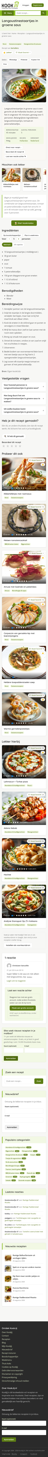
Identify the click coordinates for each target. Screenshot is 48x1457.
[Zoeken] (43, 13)
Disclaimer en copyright (12, 1374)
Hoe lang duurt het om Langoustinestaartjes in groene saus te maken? (22, 398)
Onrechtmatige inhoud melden (15, 1381)
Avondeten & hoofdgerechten (15, 785)
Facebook (33, 1454)
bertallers (15, 48)
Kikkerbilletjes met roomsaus (17, 494)
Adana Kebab (10, 828)
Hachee (7, 874)
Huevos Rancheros (20, 1288)
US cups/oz (18, 244)
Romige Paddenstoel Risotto (24, 1297)
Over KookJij (7, 1332)
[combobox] (28, 13)
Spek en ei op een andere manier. (27, 1267)
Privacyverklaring (9, 1377)
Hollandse (24, 141)
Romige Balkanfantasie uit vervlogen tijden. (24, 1256)
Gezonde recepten (27, 1180)
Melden (29, 977)
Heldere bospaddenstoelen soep (19, 682)
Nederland (35, 141)
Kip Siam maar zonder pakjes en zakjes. (26, 1277)
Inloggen (25, 5)
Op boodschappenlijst (12, 235)
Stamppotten (31, 925)
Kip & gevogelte (27, 1177)
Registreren (37, 5)
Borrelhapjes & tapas (19, 591)
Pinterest (24, 60)
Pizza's (29, 785)
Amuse (7, 591)
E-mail (26, 1046)
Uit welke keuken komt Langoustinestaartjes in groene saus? (21, 410)
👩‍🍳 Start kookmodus (24, 223)
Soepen (35, 1155)
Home (14, 33)
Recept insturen (9, 1353)
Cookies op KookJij (10, 1367)
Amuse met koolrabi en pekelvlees (20, 587)
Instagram (23, 1454)
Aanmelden (11, 1058)
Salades (10, 1180)
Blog (4, 1342)
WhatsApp (13, 60)
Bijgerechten (25, 544)
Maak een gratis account (23, 1008)
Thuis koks (6, 1363)
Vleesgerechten (32, 832)
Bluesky (14, 1454)
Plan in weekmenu (32, 235)
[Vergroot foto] (5, 99)
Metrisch (7, 244)
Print (5, 64)
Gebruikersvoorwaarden (12, 1370)
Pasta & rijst (33, 1173)
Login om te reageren (16, 981)
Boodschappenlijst (10, 1356)
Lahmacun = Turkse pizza (16, 781)
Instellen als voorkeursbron (18, 945)
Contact (5, 1336)
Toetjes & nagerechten (15, 1158)
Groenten (11, 1177)
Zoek (39, 1081)
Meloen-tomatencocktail (15, 540)
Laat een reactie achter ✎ (16, 156)
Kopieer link (35, 60)
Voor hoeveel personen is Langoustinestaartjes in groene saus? (21, 386)
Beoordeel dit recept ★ (15, 152)
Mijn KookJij (7, 1346)
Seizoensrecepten (15, 44)
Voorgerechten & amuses (32, 44)
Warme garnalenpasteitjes (16, 729)
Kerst (4, 44)
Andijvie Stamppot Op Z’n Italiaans (20, 921)
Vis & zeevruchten (14, 1162)
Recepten (21, 33)
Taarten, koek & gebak (15, 1169)
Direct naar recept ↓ (13, 147)
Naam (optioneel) (10, 1046)
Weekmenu (7, 1360)
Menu (9, 13)
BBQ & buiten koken (11, 544)
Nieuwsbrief (7, 1349)
